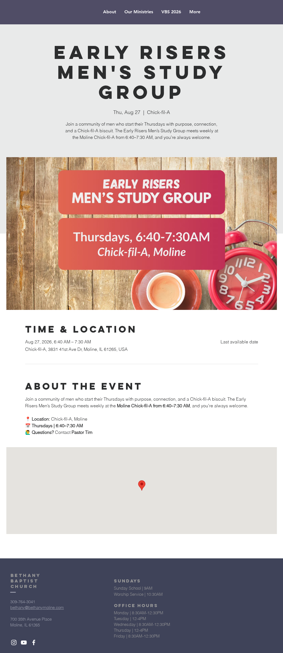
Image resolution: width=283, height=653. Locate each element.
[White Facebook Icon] (33, 642)
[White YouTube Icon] (23, 642)
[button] (109, 12)
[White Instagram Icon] (13, 642)
